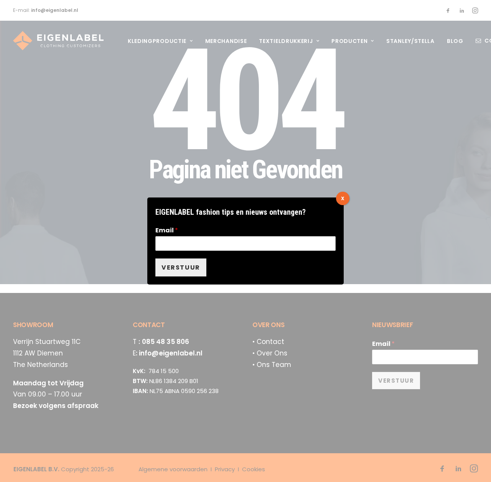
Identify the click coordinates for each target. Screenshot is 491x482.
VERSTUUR (180, 267)
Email (166, 231)
